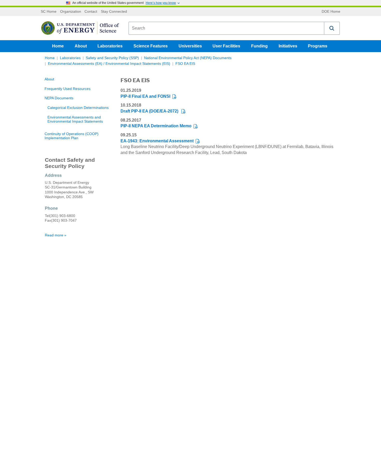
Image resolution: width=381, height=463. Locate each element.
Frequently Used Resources (67, 89)
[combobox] (226, 28)
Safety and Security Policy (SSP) (112, 58)
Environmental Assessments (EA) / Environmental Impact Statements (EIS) (109, 64)
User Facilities (226, 46)
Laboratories (110, 46)
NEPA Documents (59, 98)
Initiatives (288, 46)
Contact (90, 11)
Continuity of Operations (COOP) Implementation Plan (71, 136)
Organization (70, 11)
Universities (190, 46)
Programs (317, 46)
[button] (332, 28)
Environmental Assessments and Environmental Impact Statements (75, 119)
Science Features (150, 46)
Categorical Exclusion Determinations (78, 108)
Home (58, 46)
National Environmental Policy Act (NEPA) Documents (187, 58)
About (81, 46)
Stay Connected (114, 11)
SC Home (49, 11)
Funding (259, 46)
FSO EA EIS (185, 64)
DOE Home (331, 11)
